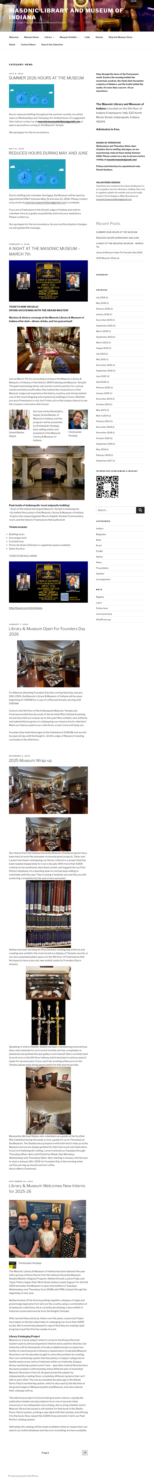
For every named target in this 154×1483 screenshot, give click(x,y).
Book (98, 540)
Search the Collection (52, 44)
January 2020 (102, 393)
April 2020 (101, 382)
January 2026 (102, 314)
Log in (99, 602)
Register (100, 597)
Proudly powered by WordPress (23, 1476)
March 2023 (102, 342)
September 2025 (104, 325)
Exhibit (99, 551)
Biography (101, 534)
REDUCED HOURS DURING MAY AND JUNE (48, 153)
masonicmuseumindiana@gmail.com (45, 202)
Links (87, 37)
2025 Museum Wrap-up (30, 760)
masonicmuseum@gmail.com (121, 159)
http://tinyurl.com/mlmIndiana (25, 608)
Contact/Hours (28, 44)
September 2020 (104, 370)
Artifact (99, 528)
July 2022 (100, 353)
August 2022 (102, 348)
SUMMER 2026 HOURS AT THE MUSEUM (46, 78)
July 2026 (100, 297)
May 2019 (101, 410)
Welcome (13, 37)
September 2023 (104, 337)
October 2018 (103, 438)
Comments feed (104, 614)
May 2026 (101, 303)
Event (99, 545)
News (99, 562)
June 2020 (101, 376)
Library (48, 37)
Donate (99, 37)
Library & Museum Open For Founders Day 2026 (119, 252)
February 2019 (103, 421)
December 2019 (104, 398)
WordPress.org (103, 619)
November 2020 (104, 365)
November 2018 (104, 432)
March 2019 (102, 415)
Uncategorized (103, 579)
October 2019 (103, 404)
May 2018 (101, 449)
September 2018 (104, 443)
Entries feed (102, 608)
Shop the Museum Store (120, 37)
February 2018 (103, 455)
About (12, 44)
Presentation (102, 568)
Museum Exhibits (68, 37)
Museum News (31, 37)
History (99, 556)
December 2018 (104, 427)
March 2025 (102, 331)
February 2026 (103, 308)
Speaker (100, 573)
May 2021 (101, 359)
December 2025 (104, 320)
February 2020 (103, 387)
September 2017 (104, 460)
